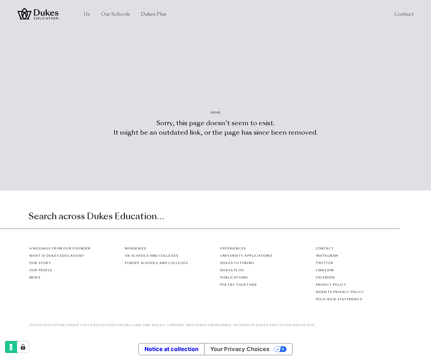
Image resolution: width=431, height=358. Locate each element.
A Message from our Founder (60, 248)
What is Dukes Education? (56, 256)
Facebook (325, 277)
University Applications (246, 256)
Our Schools (115, 14)
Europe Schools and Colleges (156, 263)
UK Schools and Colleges (152, 256)
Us (87, 14)
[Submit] (393, 217)
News (34, 277)
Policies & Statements (339, 299)
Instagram (327, 256)
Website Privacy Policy (340, 292)
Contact (404, 14)
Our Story (40, 263)
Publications (234, 277)
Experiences (233, 248)
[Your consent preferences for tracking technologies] (23, 347)
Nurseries (135, 248)
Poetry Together (238, 285)
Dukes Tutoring (237, 263)
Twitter (324, 263)
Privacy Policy (331, 285)
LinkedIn (325, 270)
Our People (40, 270)
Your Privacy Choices (239, 349)
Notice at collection (171, 349)
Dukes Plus (153, 14)
